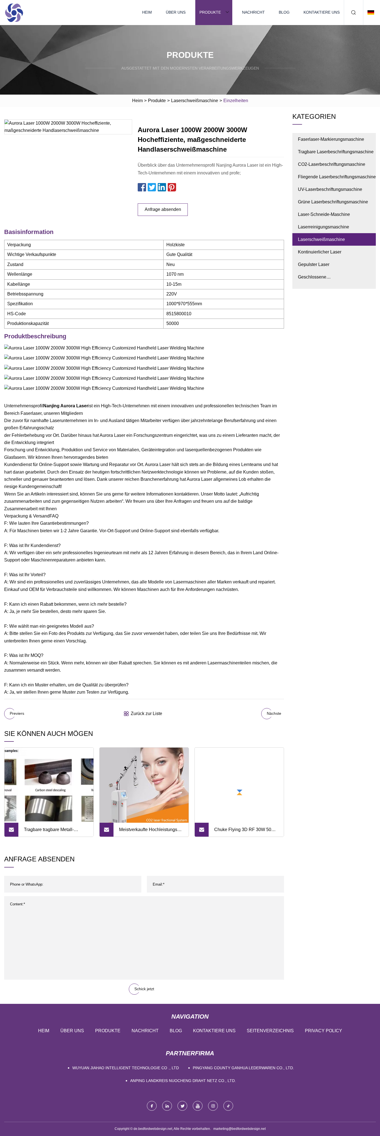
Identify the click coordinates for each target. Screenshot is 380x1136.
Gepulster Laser (313, 264)
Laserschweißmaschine (194, 100)
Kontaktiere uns (321, 12)
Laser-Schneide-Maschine (324, 214)
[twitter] (182, 1106)
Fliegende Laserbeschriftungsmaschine (337, 176)
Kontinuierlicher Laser (319, 252)
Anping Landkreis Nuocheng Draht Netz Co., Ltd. (183, 1080)
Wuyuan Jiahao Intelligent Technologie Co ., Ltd (125, 1068)
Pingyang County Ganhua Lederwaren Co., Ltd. (243, 1068)
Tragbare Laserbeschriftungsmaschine (336, 151)
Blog (284, 12)
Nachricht (253, 12)
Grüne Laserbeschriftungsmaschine (333, 201)
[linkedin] (167, 1106)
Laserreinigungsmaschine (323, 227)
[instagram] (213, 1106)
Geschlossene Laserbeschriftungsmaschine (326, 279)
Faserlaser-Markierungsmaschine (331, 139)
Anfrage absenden (163, 209)
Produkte (210, 12)
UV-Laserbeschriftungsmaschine (330, 189)
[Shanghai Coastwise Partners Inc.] (14, 12)
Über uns (176, 12)
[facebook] (152, 1106)
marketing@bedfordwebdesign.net (239, 1129)
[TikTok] (228, 1106)
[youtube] (198, 1106)
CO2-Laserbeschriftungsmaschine (331, 164)
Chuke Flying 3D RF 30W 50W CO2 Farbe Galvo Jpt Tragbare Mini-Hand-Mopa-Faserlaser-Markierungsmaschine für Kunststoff (244, 832)
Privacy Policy (323, 1030)
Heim (147, 12)
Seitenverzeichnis (270, 1030)
